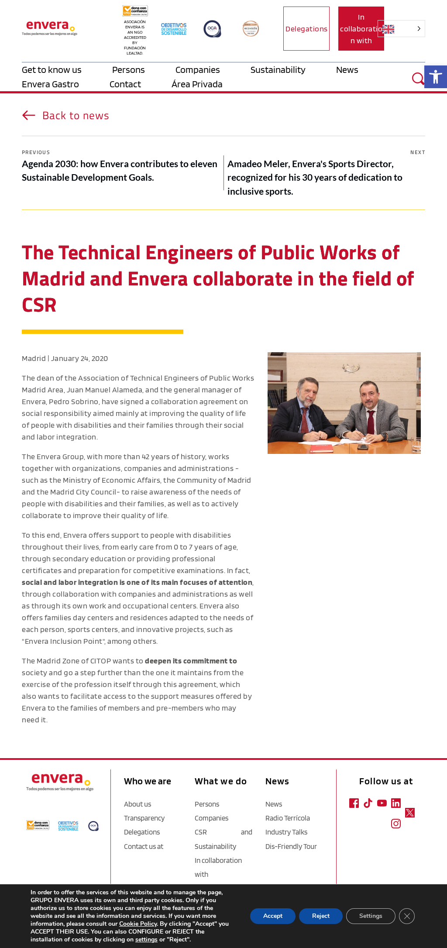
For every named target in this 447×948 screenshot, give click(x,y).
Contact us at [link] (143, 846)
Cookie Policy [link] (138, 924)
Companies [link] (211, 818)
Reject (321, 916)
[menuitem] (67, 69)
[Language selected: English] (407, 28)
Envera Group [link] (60, 456)
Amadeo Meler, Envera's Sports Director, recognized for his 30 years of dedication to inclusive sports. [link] (314, 177)
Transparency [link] (144, 818)
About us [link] (137, 804)
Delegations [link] (142, 832)
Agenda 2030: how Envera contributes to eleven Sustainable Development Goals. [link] (119, 170)
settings (146, 940)
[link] (435, 76)
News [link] (273, 804)
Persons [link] (207, 804)
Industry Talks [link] (286, 832)
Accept (272, 916)
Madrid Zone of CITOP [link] (74, 660)
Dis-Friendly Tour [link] (291, 846)
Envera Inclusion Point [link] (64, 641)
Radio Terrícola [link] (287, 818)
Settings (370, 916)
